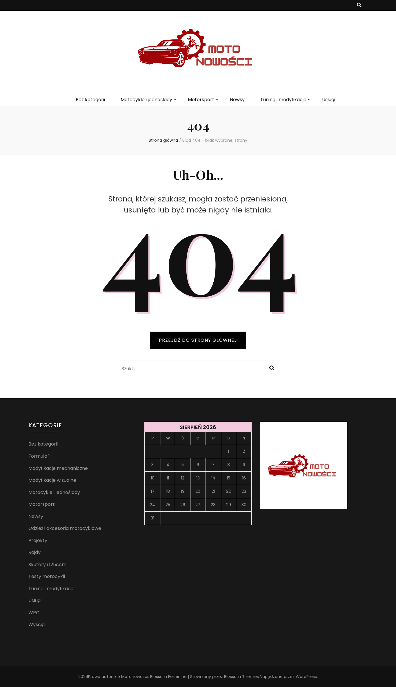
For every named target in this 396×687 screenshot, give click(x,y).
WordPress (306, 676)
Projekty (37, 540)
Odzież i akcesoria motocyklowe (64, 528)
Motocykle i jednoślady (146, 99)
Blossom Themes (241, 676)
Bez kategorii (90, 99)
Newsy (237, 99)
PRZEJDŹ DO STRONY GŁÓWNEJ (198, 340)
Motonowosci (134, 676)
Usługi (328, 99)
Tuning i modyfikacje (283, 99)
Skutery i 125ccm (47, 564)
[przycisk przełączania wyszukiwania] (359, 5)
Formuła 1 (39, 456)
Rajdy (34, 552)
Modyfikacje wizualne (52, 480)
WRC (33, 612)
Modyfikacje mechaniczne (58, 468)
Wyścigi (37, 624)
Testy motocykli (46, 576)
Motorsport (201, 99)
